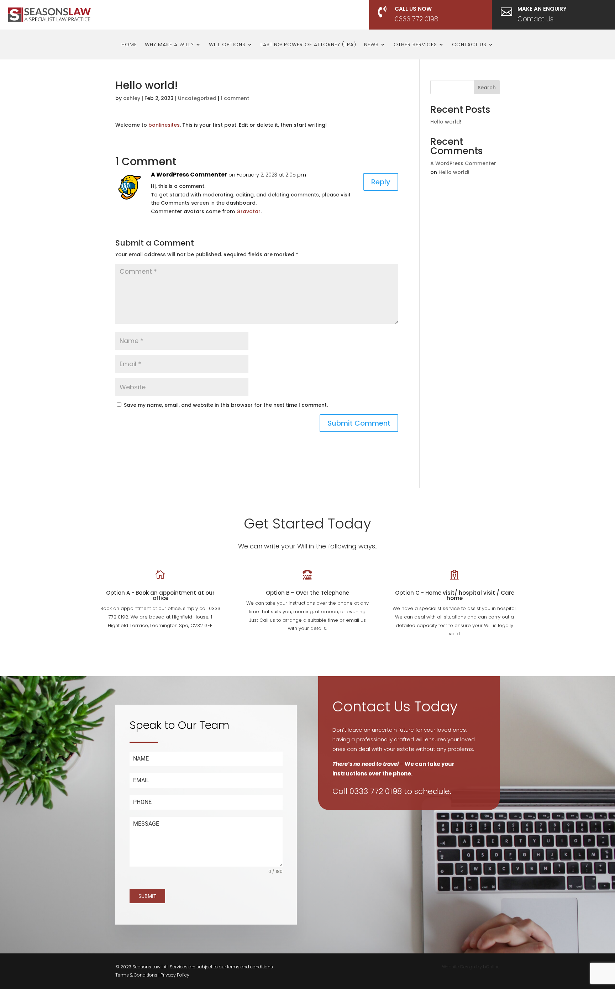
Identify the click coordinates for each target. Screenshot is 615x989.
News (371, 45)
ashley (131, 98)
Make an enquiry (542, 8)
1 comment (235, 98)
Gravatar (248, 211)
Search (487, 87)
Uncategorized (197, 98)
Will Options (227, 45)
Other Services (415, 45)
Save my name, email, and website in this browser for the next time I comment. (226, 405)
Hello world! (445, 121)
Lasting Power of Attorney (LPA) (308, 45)
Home (129, 45)
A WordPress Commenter (189, 174)
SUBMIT (147, 896)
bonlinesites (164, 124)
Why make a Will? (169, 45)
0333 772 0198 (416, 19)
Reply (380, 182)
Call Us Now (413, 8)
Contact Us (535, 19)
